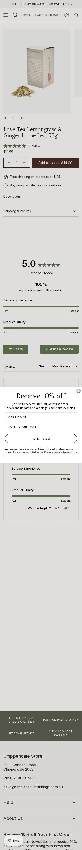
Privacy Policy (12, 452)
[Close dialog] (78, 391)
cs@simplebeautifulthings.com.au (59, 452)
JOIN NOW (41, 438)
